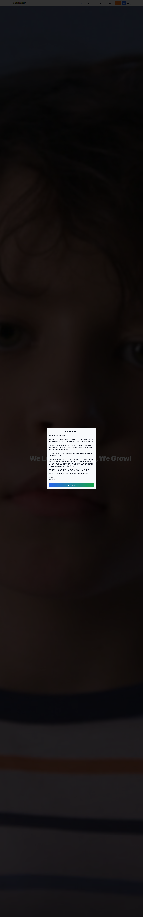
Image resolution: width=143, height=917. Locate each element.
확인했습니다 (71, 485)
